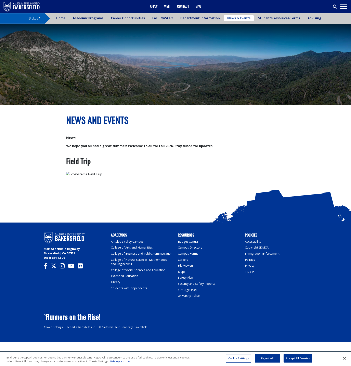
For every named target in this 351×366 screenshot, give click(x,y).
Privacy (249, 265)
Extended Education (124, 276)
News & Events (238, 18)
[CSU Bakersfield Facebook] (47, 267)
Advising (314, 18)
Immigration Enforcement (262, 253)
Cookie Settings (53, 327)
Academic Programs (88, 18)
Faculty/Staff (162, 18)
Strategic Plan (187, 290)
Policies (250, 260)
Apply (154, 6)
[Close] (344, 358)
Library (115, 282)
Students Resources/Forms (279, 18)
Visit (167, 6)
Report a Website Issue (81, 327)
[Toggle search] (335, 7)
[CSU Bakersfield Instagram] (64, 267)
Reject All (267, 358)
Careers (183, 260)
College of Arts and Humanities (132, 247)
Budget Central (188, 241)
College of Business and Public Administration (141, 253)
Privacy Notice (120, 361)
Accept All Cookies (298, 358)
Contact (183, 6)
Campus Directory (190, 247)
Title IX (249, 272)
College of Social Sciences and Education (138, 270)
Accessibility (253, 241)
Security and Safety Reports (196, 284)
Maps (181, 272)
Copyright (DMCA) (257, 247)
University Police (189, 296)
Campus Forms (188, 253)
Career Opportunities (128, 18)
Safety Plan (185, 277)
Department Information (200, 18)
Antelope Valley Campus (127, 241)
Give (198, 6)
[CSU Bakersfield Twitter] (55, 267)
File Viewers (186, 265)
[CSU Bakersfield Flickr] (82, 267)
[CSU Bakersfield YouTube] (73, 267)
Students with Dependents (129, 288)
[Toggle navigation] (343, 7)
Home (60, 18)
